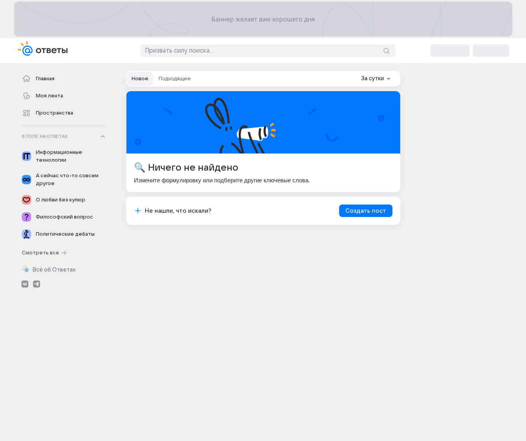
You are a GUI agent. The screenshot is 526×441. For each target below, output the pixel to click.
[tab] (140, 79)
